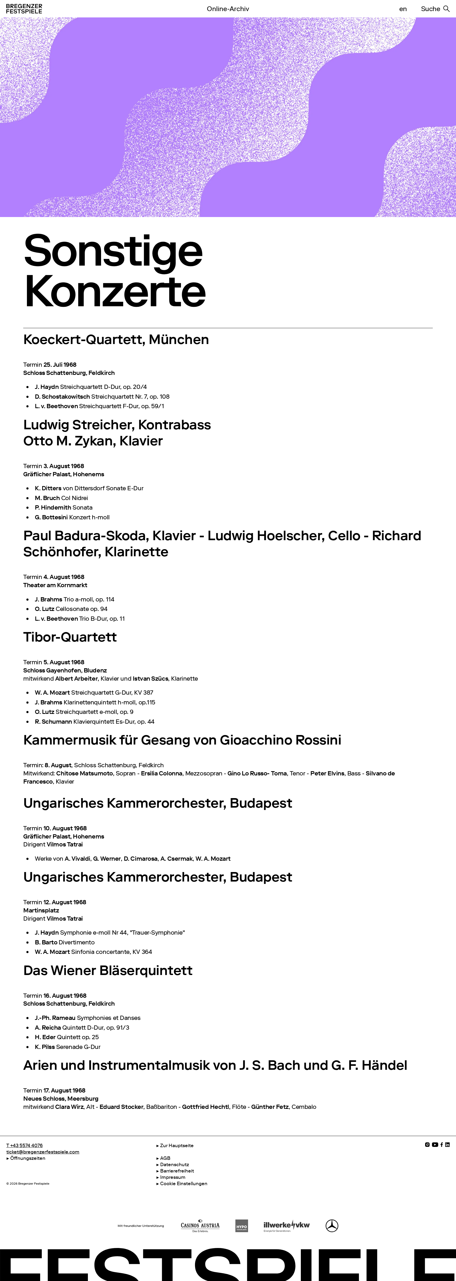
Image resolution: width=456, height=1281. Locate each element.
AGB (165, 1158)
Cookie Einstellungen (183, 1183)
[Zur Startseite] (94, 8)
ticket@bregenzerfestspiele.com (42, 1152)
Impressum (173, 1177)
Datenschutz (174, 1164)
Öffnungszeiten (27, 1158)
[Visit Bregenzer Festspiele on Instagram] (427, 1144)
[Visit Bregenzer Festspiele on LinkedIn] (447, 1144)
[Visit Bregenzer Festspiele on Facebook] (441, 1144)
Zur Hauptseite (177, 1145)
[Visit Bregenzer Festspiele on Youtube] (435, 1144)
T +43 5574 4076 (24, 1145)
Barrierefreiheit (177, 1171)
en (403, 9)
